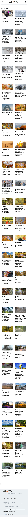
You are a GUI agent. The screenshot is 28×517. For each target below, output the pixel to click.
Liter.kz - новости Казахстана (9, 511)
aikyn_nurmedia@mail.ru (20, 509)
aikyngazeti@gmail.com (10, 509)
